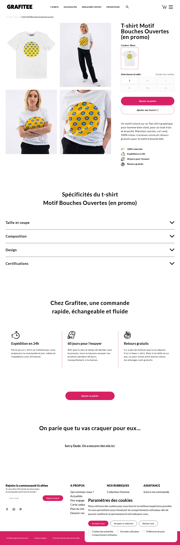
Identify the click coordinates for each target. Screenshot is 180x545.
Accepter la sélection (123, 523)
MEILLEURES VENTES (91, 7)
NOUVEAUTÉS (70, 7)
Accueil (9, 17)
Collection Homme (118, 491)
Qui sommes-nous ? (82, 491)
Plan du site (77, 508)
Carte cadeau (78, 504)
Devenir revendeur (81, 513)
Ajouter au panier (147, 101)
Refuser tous (148, 523)
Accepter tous (98, 523)
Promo (16, 17)
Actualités (76, 496)
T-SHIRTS (54, 7)
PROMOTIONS (113, 7)
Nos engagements (81, 500)
